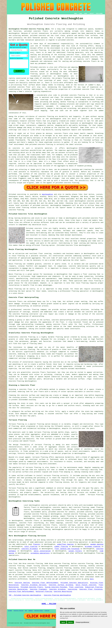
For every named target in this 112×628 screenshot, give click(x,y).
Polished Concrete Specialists (74, 583)
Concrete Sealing (22, 583)
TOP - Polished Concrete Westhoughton (25, 595)
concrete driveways (29, 549)
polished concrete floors (45, 525)
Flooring (47, 610)
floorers (36, 544)
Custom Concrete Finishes (56, 587)
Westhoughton (47, 194)
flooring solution (45, 577)
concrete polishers (95, 201)
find (15, 563)
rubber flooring (61, 546)
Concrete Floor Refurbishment (45, 583)
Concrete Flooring (18, 610)
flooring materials (75, 52)
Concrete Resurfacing (63, 591)
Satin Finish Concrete (86, 585)
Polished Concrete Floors (32, 587)
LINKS (80, 13)
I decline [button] (70, 622)
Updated (31, 610)
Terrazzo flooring (16, 424)
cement (87, 178)
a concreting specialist (77, 542)
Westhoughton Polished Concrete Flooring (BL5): (29, 29)
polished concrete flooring (35, 514)
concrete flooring (38, 50)
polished (33, 144)
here (91, 579)
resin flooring (82, 283)
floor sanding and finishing (67, 549)
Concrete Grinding (57, 589)
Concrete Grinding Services (33, 585)
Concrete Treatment (38, 589)
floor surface (29, 85)
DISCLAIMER (99, 13)
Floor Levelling (76, 587)
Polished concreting (17, 194)
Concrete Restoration (18, 589)
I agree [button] (63, 622)
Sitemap (10, 610)
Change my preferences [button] (82, 622)
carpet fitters (75, 551)
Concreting (72, 589)
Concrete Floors (38, 610)
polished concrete (32, 31)
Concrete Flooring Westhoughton (57, 595)
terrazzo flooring (43, 444)
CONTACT (91, 13)
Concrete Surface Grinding (61, 585)
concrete (44, 205)
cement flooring (67, 516)
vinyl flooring (30, 546)
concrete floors (32, 520)
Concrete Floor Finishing (90, 589)
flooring (34, 74)
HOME (75, 13)
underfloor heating (65, 544)
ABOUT (85, 13)
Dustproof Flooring (44, 591)
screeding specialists (40, 553)
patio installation (42, 551)
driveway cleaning (92, 546)
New (26, 610)
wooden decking (96, 544)
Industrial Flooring (93, 587)
